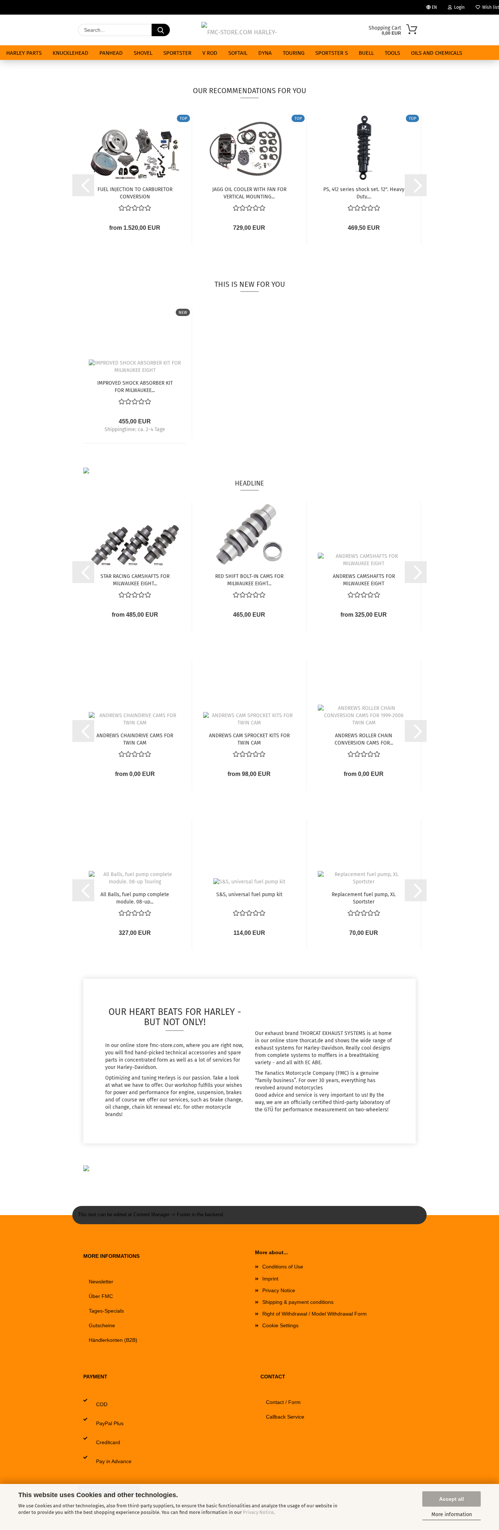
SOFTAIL (237, 53)
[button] (83, 185)
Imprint (270, 1279)
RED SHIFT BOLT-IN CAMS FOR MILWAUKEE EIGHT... (249, 579)
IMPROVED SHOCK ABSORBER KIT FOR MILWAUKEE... (135, 386)
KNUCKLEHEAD (70, 53)
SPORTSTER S (331, 53)
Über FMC (101, 1296)
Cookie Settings (280, 1325)
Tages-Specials (106, 1311)
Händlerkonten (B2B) (113, 1340)
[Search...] (161, 30)
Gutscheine (102, 1325)
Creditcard (108, 1442)
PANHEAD (111, 53)
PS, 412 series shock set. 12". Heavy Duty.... (363, 192)
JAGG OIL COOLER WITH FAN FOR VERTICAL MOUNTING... (249, 192)
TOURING (293, 53)
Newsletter (101, 1281)
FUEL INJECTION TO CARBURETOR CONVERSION (135, 192)
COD (101, 1404)
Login (458, 7)
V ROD (209, 53)
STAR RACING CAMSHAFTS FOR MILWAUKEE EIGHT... (134, 579)
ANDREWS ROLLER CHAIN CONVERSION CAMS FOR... (364, 738)
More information (451, 1514)
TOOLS (392, 53)
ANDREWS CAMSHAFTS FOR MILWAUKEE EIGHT (364, 579)
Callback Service (285, 1417)
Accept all (451, 1499)
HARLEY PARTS (24, 53)
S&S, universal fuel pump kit (249, 894)
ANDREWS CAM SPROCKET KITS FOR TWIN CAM (249, 738)
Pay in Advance (114, 1461)
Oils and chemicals (436, 53)
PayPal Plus (109, 1423)
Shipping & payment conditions (298, 1302)
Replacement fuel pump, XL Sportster (364, 897)
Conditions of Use (282, 1267)
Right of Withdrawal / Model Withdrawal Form (314, 1314)
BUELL (366, 53)
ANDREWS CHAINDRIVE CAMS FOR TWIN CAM (134, 738)
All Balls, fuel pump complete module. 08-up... (134, 897)
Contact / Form (283, 1402)
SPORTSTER (177, 53)
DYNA (265, 53)
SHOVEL (143, 53)
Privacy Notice (258, 1512)
